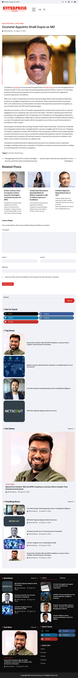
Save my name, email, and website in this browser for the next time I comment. (32, 277)
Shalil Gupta (48, 87)
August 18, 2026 (46, 522)
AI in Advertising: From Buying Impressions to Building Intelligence (48, 388)
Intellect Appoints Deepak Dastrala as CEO (62, 192)
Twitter (43, 649)
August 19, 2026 (46, 511)
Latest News (19, 23)
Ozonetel (16, 87)
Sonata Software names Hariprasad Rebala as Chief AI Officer (63, 617)
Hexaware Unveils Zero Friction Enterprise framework (44, 520)
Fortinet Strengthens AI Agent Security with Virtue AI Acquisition (63, 586)
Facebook (43, 652)
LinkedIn (43, 656)
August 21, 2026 (25, 492)
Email (43, 257)
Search (6, 297)
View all (70, 428)
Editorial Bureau (8, 31)
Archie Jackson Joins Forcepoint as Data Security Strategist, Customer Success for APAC (12, 195)
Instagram (44, 660)
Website (5, 267)
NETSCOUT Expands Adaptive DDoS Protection (42, 411)
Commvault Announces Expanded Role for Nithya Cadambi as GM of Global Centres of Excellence (39, 195)
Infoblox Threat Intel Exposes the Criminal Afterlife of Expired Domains (64, 596)
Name (4, 257)
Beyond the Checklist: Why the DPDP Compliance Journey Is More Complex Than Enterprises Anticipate (48, 343)
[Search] (44, 9)
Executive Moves (8, 23)
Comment (6, 230)
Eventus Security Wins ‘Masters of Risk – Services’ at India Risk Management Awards (63, 607)
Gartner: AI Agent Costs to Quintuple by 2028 (41, 531)
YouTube (43, 663)
